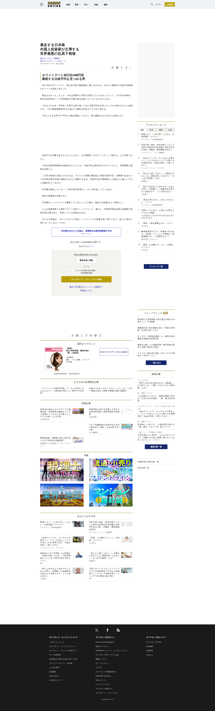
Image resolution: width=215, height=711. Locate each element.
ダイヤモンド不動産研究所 (105, 671)
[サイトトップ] (54, 4)
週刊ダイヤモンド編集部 (50, 58)
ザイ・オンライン (102, 663)
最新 (142, 129)
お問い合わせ (54, 676)
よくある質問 (54, 667)
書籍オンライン (101, 659)
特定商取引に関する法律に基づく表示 (63, 659)
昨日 (151, 129)
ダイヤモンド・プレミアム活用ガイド (63, 650)
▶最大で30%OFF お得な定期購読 (114, 352)
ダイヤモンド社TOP (153, 642)
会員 (170, 129)
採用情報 (149, 650)
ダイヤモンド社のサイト (105, 637)
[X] (96, 630)
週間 (161, 129)
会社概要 (149, 646)
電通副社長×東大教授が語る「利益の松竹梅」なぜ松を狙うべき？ (156, 328)
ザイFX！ (99, 667)
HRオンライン (101, 680)
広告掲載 (52, 671)
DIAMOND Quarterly (103, 676)
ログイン (159, 4)
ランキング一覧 (156, 266)
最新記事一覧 (156, 446)
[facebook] (107, 630)
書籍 (105, 4)
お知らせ (149, 655)
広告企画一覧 (143, 467)
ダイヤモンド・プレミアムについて (62, 646)
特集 (96, 4)
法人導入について (55, 680)
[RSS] (118, 630)
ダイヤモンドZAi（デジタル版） (108, 655)
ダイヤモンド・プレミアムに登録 (86, 279)
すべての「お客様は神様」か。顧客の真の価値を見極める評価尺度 (156, 337)
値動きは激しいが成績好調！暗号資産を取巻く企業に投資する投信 (156, 345)
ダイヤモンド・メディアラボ (106, 693)
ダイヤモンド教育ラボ (104, 688)
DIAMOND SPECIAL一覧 (148, 461)
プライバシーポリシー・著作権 (60, 663)
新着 (68, 4)
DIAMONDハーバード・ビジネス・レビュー (112, 650)
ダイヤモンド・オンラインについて (63, 637)
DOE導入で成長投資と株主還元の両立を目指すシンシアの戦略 (156, 320)
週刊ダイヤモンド (102, 646)
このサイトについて (56, 642)
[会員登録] (170, 4)
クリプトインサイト (103, 684)
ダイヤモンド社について (156, 637)
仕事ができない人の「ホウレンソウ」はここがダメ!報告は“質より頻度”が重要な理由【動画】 (111, 389)
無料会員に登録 (86, 260)
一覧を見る (156, 362)
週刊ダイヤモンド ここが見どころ (53, 61)
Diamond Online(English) (105, 642)
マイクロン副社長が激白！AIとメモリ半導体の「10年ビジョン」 (156, 354)
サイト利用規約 (55, 655)
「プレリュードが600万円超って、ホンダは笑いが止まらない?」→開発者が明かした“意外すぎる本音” (62, 390)
